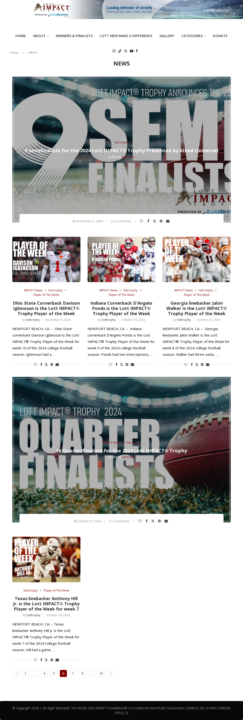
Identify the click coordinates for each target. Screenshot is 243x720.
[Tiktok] (120, 50)
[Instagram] (114, 50)
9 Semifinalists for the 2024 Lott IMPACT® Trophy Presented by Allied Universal (122, 150)
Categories (192, 35)
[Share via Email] (168, 221)
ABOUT (39, 35)
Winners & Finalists (74, 35)
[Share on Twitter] (155, 221)
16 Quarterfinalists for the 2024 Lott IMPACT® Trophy (121, 450)
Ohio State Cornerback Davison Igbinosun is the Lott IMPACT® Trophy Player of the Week (46, 308)
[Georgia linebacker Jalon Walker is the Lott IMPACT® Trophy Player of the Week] (197, 259)
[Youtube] (131, 50)
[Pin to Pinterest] (162, 221)
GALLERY (166, 35)
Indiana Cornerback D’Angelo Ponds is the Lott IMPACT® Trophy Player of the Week (121, 308)
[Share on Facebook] (148, 221)
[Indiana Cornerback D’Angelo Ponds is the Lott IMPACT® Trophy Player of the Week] (122, 259)
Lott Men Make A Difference (126, 35)
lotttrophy (128, 157)
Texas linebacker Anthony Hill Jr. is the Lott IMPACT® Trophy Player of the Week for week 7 (46, 604)
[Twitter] (125, 50)
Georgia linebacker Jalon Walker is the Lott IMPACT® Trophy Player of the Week (196, 308)
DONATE (220, 35)
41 (101, 673)
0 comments (123, 221)
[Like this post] (142, 221)
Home (20, 35)
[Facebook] (137, 50)
